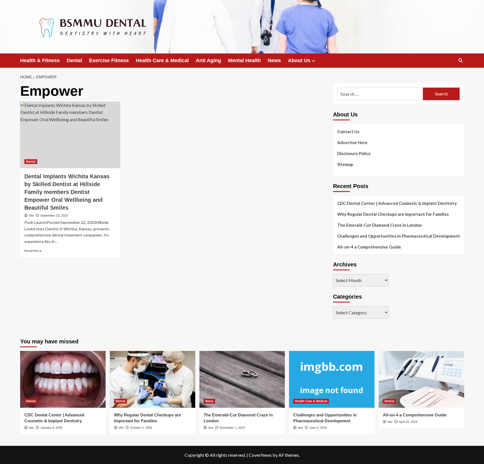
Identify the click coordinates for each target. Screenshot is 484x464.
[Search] (460, 60)
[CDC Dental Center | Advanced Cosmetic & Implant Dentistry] (63, 379)
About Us (299, 60)
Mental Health (244, 60)
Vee (31, 215)
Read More (32, 251)
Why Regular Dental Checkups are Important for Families (393, 214)
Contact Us (348, 131)
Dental (74, 60)
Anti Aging (208, 60)
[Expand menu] (313, 60)
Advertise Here (352, 142)
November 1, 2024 (232, 427)
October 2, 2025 (141, 427)
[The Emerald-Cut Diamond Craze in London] (242, 379)
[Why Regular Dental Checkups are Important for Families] (152, 379)
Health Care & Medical (162, 60)
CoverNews (260, 455)
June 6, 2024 (318, 427)
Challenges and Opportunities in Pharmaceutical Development (398, 235)
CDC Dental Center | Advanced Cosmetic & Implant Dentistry (397, 203)
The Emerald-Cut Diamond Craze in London (379, 225)
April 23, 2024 (408, 421)
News (274, 60)
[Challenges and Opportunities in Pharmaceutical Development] (331, 379)
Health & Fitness (40, 60)
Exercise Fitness (109, 60)
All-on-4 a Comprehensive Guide (369, 246)
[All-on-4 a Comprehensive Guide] (421, 379)
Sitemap (345, 164)
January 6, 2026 (51, 427)
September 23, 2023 (54, 215)
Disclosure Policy (354, 153)
